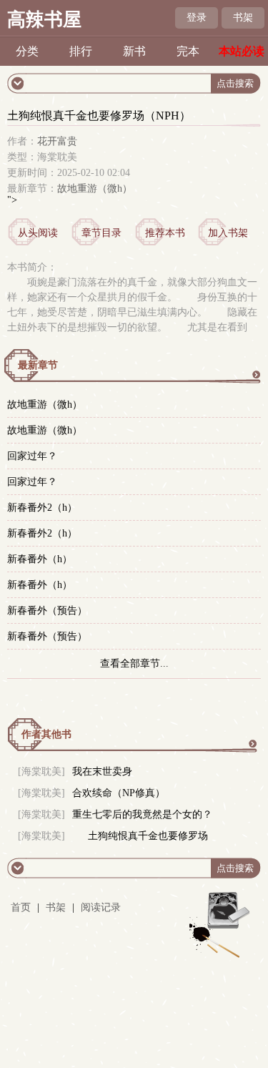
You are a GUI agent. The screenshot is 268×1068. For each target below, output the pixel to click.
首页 (21, 907)
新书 (134, 51)
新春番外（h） (39, 559)
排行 (80, 51)
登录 (197, 17)
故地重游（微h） (94, 188)
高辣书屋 (44, 19)
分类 (27, 51)
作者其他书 (46, 734)
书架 (243, 17)
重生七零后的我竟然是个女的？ (142, 814)
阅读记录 (101, 907)
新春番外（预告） (47, 610)
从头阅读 (38, 232)
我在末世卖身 (102, 771)
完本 (188, 51)
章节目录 (101, 232)
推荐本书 (165, 232)
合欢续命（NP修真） (118, 793)
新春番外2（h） (42, 507)
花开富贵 (57, 141)
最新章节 (38, 365)
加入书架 (228, 232)
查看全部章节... (134, 663)
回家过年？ (32, 456)
